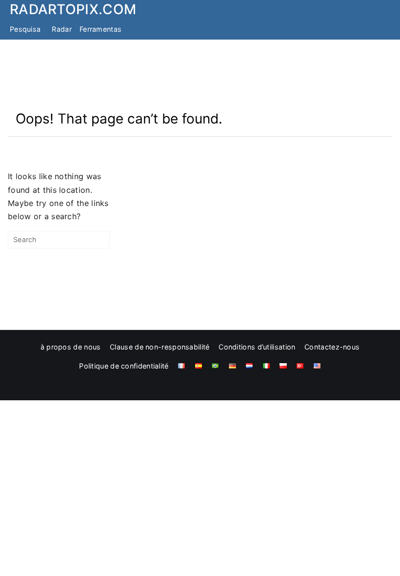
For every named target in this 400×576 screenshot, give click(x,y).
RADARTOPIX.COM (73, 9)
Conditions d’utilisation (257, 347)
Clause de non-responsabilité (159, 347)
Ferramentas (100, 29)
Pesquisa (25, 29)
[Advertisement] (200, 75)
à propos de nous (70, 347)
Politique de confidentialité (123, 366)
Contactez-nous (332, 347)
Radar (62, 29)
